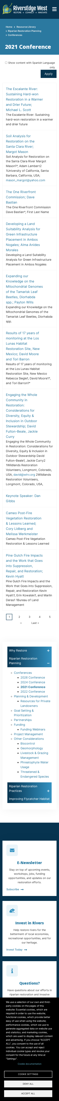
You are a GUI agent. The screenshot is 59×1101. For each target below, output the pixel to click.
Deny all (28, 1083)
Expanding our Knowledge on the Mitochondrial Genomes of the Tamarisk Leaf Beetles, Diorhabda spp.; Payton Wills (24, 289)
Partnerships (23, 720)
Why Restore (18, 650)
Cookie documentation (29, 1064)
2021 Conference (32, 687)
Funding (19, 724)
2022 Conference (32, 691)
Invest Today (14, 949)
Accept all (28, 1093)
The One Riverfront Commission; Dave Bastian (21, 197)
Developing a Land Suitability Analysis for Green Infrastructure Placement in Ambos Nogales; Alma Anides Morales (23, 237)
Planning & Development (31, 696)
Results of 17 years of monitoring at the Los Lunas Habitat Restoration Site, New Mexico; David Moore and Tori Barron (23, 346)
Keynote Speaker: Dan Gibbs (23, 498)
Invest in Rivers (29, 922)
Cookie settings (28, 1074)
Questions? (29, 983)
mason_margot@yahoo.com (25, 180)
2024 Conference (32, 682)
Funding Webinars (32, 729)
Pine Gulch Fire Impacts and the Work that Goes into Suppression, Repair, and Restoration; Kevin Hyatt (24, 565)
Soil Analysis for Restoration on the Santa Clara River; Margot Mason (20, 144)
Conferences (15, 35)
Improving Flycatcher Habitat (29, 799)
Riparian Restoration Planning (24, 30)
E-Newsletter (29, 862)
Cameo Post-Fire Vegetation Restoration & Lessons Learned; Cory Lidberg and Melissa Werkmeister (23, 523)
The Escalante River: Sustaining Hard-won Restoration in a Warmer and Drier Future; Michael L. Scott (24, 99)
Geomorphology (31, 748)
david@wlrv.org (24, 474)
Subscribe (12, 889)
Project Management (28, 734)
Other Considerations (29, 738)
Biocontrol (27, 743)
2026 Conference (32, 677)
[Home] (24, 8)
